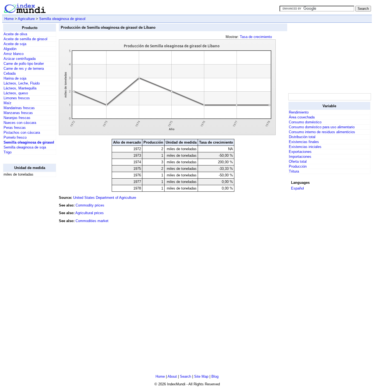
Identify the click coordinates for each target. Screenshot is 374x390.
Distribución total (302, 137)
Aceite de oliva (15, 34)
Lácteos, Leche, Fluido (22, 83)
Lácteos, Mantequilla (20, 88)
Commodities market (92, 221)
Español (297, 188)
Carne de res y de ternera (24, 68)
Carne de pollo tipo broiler (24, 64)
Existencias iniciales (305, 147)
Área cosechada (302, 117)
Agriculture (26, 19)
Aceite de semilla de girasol (25, 39)
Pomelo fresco (15, 137)
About (172, 376)
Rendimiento (299, 112)
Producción (298, 166)
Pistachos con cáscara (22, 132)
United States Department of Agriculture (104, 198)
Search (185, 376)
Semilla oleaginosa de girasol (62, 19)
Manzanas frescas (18, 113)
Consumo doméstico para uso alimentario (322, 127)
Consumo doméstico (305, 122)
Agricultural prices (89, 213)
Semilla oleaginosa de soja (25, 147)
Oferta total (298, 161)
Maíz (7, 103)
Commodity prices (90, 205)
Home (9, 19)
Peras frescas (15, 128)
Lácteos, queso (16, 93)
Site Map (201, 376)
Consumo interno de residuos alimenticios (322, 132)
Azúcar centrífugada (20, 59)
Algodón (10, 49)
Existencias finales (304, 142)
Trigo (7, 152)
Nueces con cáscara (20, 123)
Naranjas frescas (17, 118)
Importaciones (300, 157)
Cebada (10, 73)
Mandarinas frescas (19, 108)
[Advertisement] (25, 263)
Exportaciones (300, 152)
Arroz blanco (14, 54)
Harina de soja (15, 78)
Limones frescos (17, 98)
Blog (214, 376)
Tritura (294, 171)
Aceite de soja (15, 44)
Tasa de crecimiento (256, 37)
